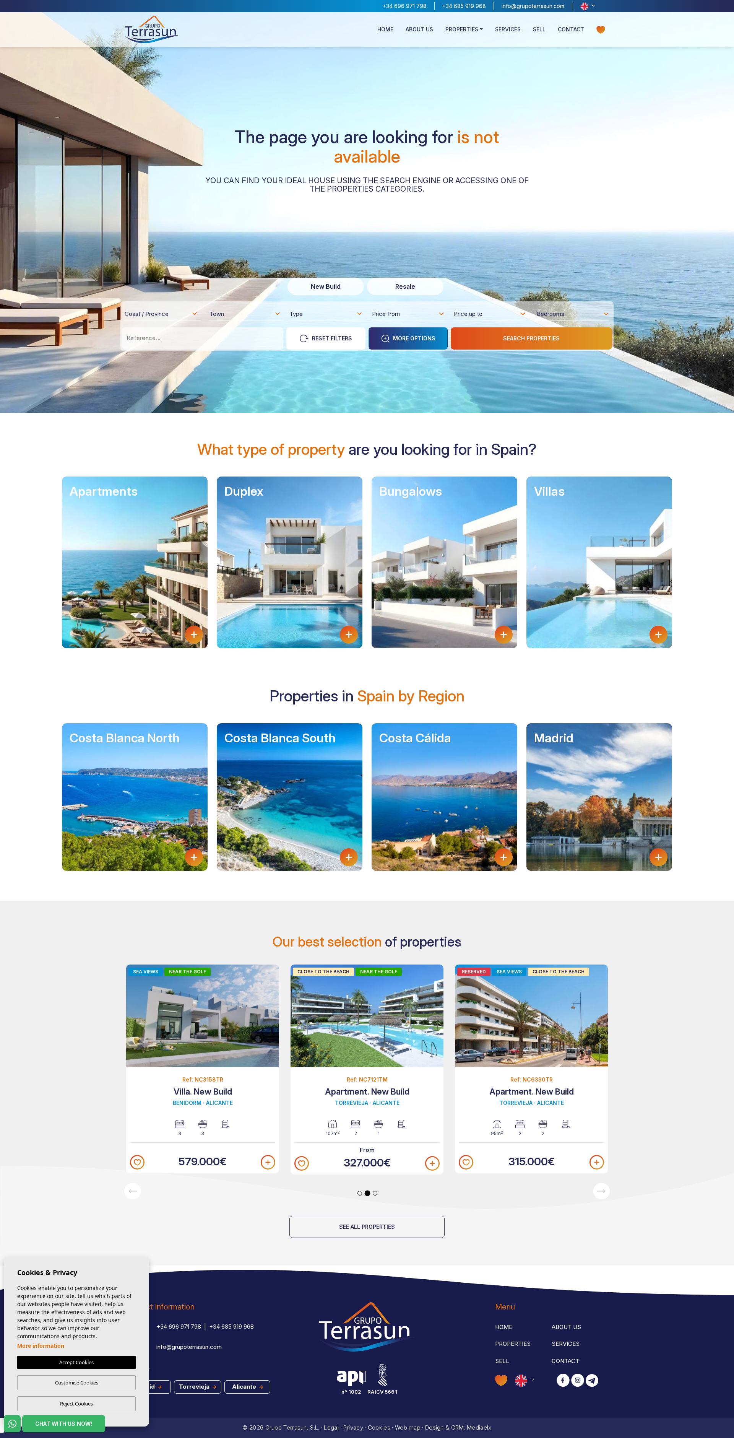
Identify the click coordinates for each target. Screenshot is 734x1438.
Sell (539, 29)
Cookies (379, 1427)
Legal (331, 1427)
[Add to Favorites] (137, 1162)
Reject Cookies (76, 1403)
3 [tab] (375, 1193)
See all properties (367, 1226)
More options (414, 338)
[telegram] (592, 1381)
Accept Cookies (76, 1362)
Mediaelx (479, 1427)
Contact (571, 29)
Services (508, 29)
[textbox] (163, 315)
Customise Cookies (76, 1382)
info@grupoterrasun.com (533, 6)
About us (419, 29)
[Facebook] (563, 1381)
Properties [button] (461, 29)
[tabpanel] (202, 1069)
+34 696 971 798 (405, 6)
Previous (132, 1191)
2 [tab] (367, 1193)
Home (385, 29)
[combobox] (161, 314)
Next (601, 1191)
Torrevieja (195, 1386)
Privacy (353, 1427)
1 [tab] (359, 1193)
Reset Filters (332, 338)
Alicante (245, 1386)
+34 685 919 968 (464, 6)
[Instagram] (577, 1381)
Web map (408, 1427)
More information (40, 1345)
